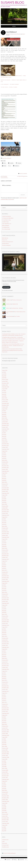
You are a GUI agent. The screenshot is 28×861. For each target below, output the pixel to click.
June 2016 (4, 586)
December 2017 (5, 553)
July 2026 (4, 372)
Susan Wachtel (9, 311)
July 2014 (4, 629)
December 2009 (5, 729)
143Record (8, 299)
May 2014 (4, 632)
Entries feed (4, 843)
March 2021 (4, 482)
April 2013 (4, 656)
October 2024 (5, 407)
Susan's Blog (12, 2)
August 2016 (4, 583)
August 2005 (4, 825)
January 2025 (4, 401)
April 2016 (4, 590)
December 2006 (5, 795)
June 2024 (4, 412)
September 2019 (5, 515)
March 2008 (4, 768)
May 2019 (4, 522)
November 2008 (5, 753)
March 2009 (4, 746)
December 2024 (5, 403)
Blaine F (8, 308)
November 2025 (5, 383)
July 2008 (4, 761)
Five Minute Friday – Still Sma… (17, 308)
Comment (23, 194)
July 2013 (4, 650)
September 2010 (5, 713)
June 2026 (4, 374)
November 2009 (5, 731)
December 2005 (5, 817)
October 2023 (5, 427)
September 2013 (5, 647)
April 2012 (4, 678)
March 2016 (4, 592)
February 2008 (5, 770)
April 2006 (4, 810)
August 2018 (4, 539)
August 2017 (4, 561)
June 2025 (4, 392)
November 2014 (5, 621)
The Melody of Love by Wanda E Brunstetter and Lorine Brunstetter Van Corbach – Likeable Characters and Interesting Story (13, 346)
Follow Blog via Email (9, 277)
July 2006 (4, 805)
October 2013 (5, 645)
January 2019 (4, 529)
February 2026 (5, 379)
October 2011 (5, 689)
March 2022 (4, 460)
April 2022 (4, 458)
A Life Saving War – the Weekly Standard (10, 84)
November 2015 (5, 599)
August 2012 (4, 671)
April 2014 (4, 634)
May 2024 (4, 414)
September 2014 (5, 625)
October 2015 (5, 601)
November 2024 (5, 405)
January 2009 (4, 750)
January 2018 (4, 551)
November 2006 (5, 797)
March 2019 (4, 526)
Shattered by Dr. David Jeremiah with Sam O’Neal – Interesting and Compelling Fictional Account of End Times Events (12, 350)
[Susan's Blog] (14, 24)
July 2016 (4, 584)
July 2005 (4, 827)
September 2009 (5, 735)
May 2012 (4, 676)
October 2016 (5, 579)
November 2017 (5, 555)
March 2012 (4, 680)
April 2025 (4, 396)
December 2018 (5, 531)
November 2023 (5, 425)
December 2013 (5, 641)
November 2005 (5, 819)
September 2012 (5, 669)
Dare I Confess (17, 316)
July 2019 (4, 518)
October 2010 (5, 711)
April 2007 (4, 788)
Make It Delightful (5, 225)
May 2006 (4, 808)
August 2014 (4, 627)
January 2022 (4, 463)
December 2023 (5, 423)
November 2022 (5, 445)
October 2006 (5, 799)
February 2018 (5, 550)
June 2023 (4, 434)
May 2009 (4, 742)
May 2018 (4, 544)
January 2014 (4, 640)
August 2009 (4, 737)
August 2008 (4, 759)
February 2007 (5, 792)
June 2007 (4, 784)
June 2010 (4, 718)
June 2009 (4, 740)
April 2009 (4, 744)
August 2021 (4, 473)
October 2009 (5, 733)
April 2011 (4, 700)
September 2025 (5, 386)
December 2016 (5, 575)
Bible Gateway (5, 238)
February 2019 (5, 528)
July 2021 (4, 474)
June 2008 (4, 762)
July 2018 (4, 540)
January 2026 (4, 381)
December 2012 (5, 663)
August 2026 (4, 370)
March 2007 (4, 790)
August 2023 (4, 430)
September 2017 (5, 559)
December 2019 (5, 509)
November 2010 (5, 709)
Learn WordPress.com (6, 223)
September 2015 (5, 603)
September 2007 (5, 779)
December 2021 (5, 465)
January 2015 (4, 617)
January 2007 (4, 794)
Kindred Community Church (7, 241)
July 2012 (4, 673)
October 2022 (5, 447)
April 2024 (4, 416)
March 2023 (4, 440)
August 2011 (4, 693)
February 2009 (5, 748)
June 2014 (4, 630)
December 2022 (5, 443)
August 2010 (4, 715)
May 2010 (4, 720)
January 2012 (4, 683)
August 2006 (4, 803)
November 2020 (5, 489)
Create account (5, 839)
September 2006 (5, 801)
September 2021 (5, 471)
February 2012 (5, 682)
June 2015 (4, 608)
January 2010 (4, 728)
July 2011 (4, 695)
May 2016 (4, 588)
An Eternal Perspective (22, 176)
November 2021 (5, 467)
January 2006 (4, 816)
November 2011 (5, 687)
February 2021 (5, 484)
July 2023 (4, 432)
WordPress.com (5, 846)
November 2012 (5, 665)
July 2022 (4, 452)
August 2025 (4, 388)
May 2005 (4, 830)
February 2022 (5, 462)
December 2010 (5, 707)
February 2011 (5, 704)
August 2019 (4, 517)
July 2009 (4, 739)
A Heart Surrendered (6, 216)
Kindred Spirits (6, 287)
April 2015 (4, 612)
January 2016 (4, 596)
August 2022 (4, 451)
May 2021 (4, 478)
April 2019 (4, 524)
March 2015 (4, 614)
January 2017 (4, 573)
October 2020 (5, 491)
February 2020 (5, 506)
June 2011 (4, 696)
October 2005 (5, 821)
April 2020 (4, 502)
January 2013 (4, 662)
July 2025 (4, 390)
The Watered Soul (5, 227)
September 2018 (5, 537)
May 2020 (4, 500)
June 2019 (4, 520)
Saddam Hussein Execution (15, 34)
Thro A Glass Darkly (6, 229)
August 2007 (4, 781)
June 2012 (4, 674)
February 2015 (5, 616)
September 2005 (5, 823)
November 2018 (5, 533)
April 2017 (4, 568)
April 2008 (4, 766)
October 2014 (5, 623)
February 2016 (5, 594)
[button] (11, 266)
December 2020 (5, 487)
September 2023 (5, 429)
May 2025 (4, 394)
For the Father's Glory (6, 219)
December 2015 (5, 597)
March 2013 (4, 658)
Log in (3, 841)
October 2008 (5, 755)
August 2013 (4, 649)
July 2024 (4, 410)
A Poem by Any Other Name (7, 218)
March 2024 (4, 418)
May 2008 (4, 764)
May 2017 (4, 566)
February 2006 (5, 814)
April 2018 (4, 546)
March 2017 (4, 570)
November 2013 (5, 643)
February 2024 (5, 419)
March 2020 (4, 504)
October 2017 (5, 557)
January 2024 (4, 421)
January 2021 (4, 485)
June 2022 (4, 454)
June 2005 (4, 828)
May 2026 (4, 375)
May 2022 (4, 456)
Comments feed (5, 845)
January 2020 (4, 507)
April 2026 (4, 377)
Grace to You (4, 239)
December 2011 (5, 685)
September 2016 (5, 581)
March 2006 (4, 812)
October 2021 (5, 469)
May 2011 (4, 698)
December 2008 (5, 751)
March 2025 (4, 397)
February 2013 (5, 660)
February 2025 (5, 399)
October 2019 (5, 513)
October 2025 (5, 385)
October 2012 (5, 667)
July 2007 (4, 783)
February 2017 (5, 572)
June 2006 (4, 806)
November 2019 (5, 511)
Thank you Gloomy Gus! (17, 299)
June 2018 (4, 542)
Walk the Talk (15, 304)
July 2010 (4, 717)
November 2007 (5, 775)
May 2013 (4, 654)
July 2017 (4, 562)
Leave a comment (23, 173)
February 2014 (5, 638)
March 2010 (4, 724)
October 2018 (5, 535)
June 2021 (4, 476)
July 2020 (4, 496)
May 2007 (4, 786)
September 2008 (5, 757)
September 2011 (5, 691)
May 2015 (4, 610)
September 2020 (5, 493)
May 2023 (4, 436)
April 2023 (4, 438)
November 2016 (5, 577)
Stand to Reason (5, 243)
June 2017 (4, 564)
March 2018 (4, 548)
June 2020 (4, 498)
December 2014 (5, 619)
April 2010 (4, 722)
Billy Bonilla (8, 304)
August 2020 (4, 495)
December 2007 (5, 773)
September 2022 (5, 449)
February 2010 (5, 726)
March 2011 (4, 702)
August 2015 (4, 605)
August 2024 (4, 408)
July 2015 (4, 606)
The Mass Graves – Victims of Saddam (9, 87)
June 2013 (4, 652)
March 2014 (4, 636)
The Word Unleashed (6, 245)
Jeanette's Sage (5, 221)
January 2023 (4, 441)
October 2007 (5, 777)
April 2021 (4, 480)
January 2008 (4, 772)
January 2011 (4, 706)
